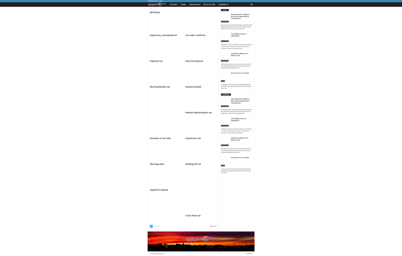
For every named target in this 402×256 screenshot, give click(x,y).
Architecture (225, 60)
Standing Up (223, 4)
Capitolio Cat (156, 61)
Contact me (249, 253)
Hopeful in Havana (159, 189)
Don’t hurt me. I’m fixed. (240, 73)
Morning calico (157, 164)
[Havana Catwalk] (201, 76)
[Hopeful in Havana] (165, 179)
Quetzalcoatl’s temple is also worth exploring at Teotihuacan (240, 16)
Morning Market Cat (160, 86)
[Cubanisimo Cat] (201, 127)
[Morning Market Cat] (165, 76)
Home (151, 9)
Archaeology (194, 4)
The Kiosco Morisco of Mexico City (239, 54)
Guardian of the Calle (160, 138)
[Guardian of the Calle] (165, 127)
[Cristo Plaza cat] (201, 204)
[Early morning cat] (201, 50)
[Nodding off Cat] (201, 153)
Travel (183, 4)
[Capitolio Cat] (165, 50)
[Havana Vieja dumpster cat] (201, 101)
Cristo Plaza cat (193, 215)
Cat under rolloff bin (195, 35)
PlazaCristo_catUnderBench (163, 35)
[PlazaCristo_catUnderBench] (165, 24)
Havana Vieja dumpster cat (198, 112)
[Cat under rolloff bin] (201, 24)
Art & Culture (209, 4)
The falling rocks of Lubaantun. (238, 35)
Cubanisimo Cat (193, 138)
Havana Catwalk (193, 86)
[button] (251, 4)
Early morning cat (194, 61)
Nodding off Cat (193, 164)
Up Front (173, 4)
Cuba (223, 81)
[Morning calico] (165, 153)
